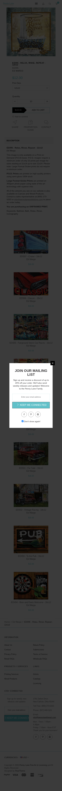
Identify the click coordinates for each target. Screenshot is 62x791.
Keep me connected (32, 405)
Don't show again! (32, 421)
